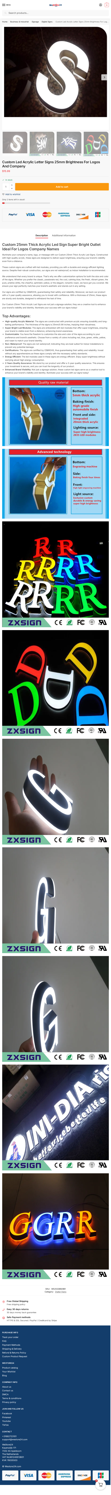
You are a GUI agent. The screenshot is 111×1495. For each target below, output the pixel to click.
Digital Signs (47, 22)
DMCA (5, 1394)
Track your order (10, 1337)
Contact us (7, 1390)
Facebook (7, 1413)
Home (4, 22)
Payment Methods (11, 1345)
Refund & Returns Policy (14, 1352)
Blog (4, 1375)
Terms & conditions (11, 1398)
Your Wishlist (8, 1371)
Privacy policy (9, 1402)
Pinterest (6, 1417)
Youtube (6, 1421)
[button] (106, 5)
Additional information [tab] (64, 235)
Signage (35, 22)
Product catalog (10, 1367)
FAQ (4, 1341)
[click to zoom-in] (55, 77)
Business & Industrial (19, 22)
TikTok (5, 1425)
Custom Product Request (14, 1356)
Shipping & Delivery (12, 1349)
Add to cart (62, 186)
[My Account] (100, 5)
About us (6, 1387)
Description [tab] (42, 235)
